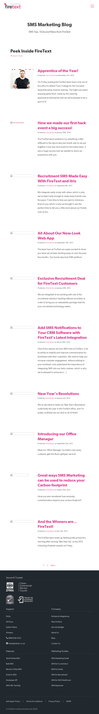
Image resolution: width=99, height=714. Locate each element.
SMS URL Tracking (13, 685)
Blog (53, 638)
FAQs (8, 616)
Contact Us (55, 643)
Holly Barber (49, 132)
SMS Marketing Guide (60, 658)
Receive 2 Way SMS (14, 669)
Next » (53, 565)
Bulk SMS (9, 664)
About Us (55, 633)
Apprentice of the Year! (58, 71)
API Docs (9, 622)
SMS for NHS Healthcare (61, 680)
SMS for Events (57, 669)
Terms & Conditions (34, 701)
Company (56, 609)
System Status (11, 627)
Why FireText (56, 622)
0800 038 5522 (14, 638)
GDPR (68, 701)
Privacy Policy (54, 701)
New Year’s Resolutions (58, 393)
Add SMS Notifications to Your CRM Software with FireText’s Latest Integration (62, 332)
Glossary (9, 633)
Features (10, 651)
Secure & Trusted (14, 577)
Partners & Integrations (60, 616)
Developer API (11, 680)
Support (10, 609)
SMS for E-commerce (59, 664)
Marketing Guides (59, 651)
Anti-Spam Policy (13, 701)
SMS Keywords (57, 685)
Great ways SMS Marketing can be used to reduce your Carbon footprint (61, 480)
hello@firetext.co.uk (16, 643)
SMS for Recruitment (59, 675)
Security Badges (57, 627)
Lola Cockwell (50, 75)
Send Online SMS (13, 658)
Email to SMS (11, 675)
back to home (17, 56)
